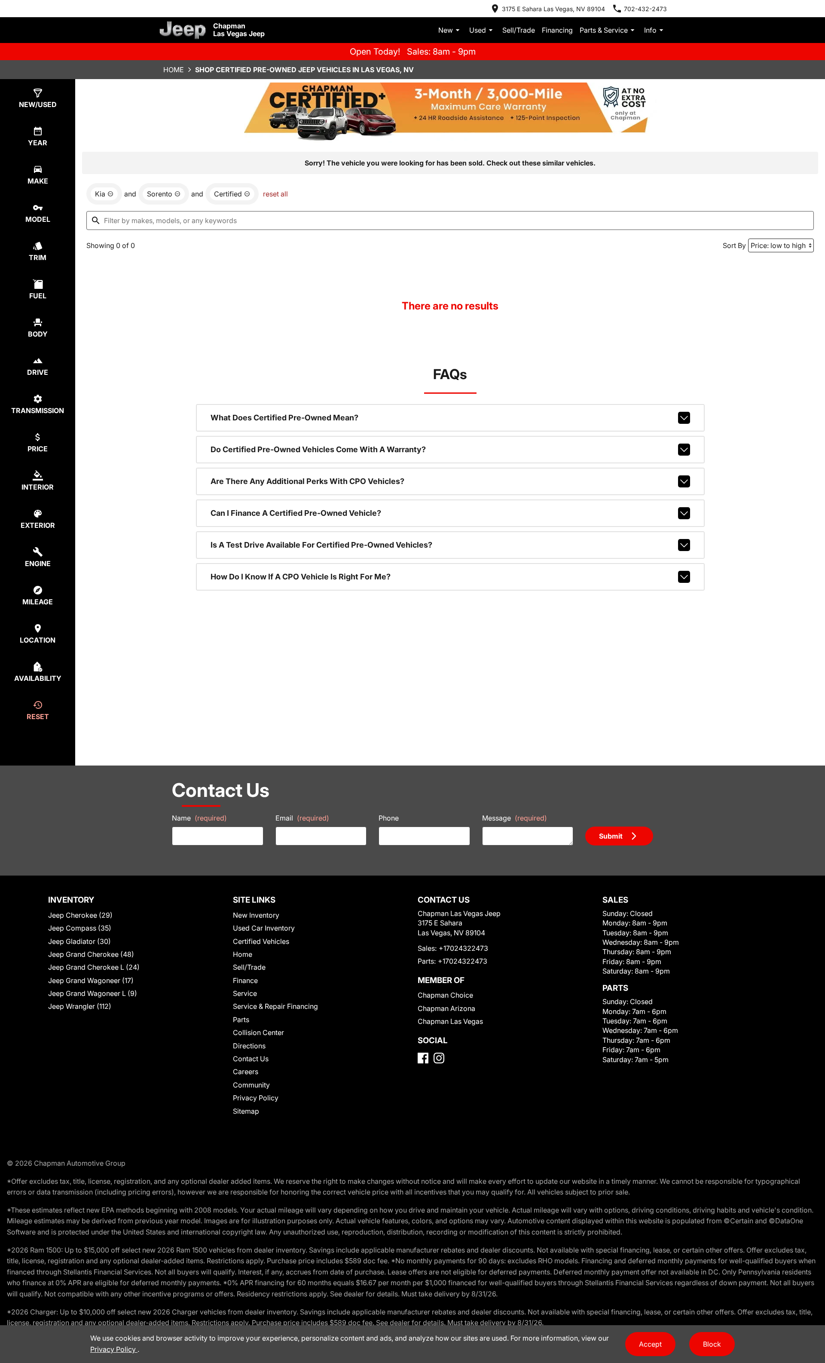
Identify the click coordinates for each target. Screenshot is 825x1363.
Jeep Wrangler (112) (79, 1006)
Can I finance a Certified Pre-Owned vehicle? (296, 513)
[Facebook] (423, 1058)
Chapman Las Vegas (450, 1021)
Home (173, 69)
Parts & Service (604, 30)
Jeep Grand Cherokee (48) (91, 954)
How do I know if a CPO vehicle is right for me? (301, 576)
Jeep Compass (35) (79, 928)
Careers (245, 1071)
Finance (245, 980)
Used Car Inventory (264, 928)
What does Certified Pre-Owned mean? (284, 417)
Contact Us (251, 1058)
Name (199, 818)
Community (251, 1085)
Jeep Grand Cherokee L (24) (94, 967)
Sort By (734, 245)
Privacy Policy (255, 1097)
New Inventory (256, 915)
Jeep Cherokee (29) (80, 915)
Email (302, 818)
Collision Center (258, 1032)
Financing (557, 30)
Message (514, 818)
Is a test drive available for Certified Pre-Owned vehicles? (321, 544)
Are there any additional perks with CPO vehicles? (307, 481)
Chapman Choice (445, 995)
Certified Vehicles (261, 941)
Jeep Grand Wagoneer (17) (91, 980)
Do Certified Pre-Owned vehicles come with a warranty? (318, 449)
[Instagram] (439, 1058)
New (445, 30)
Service (245, 993)
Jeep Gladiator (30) (79, 941)
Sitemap (246, 1111)
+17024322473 (463, 948)
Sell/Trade (518, 30)
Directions (249, 1045)
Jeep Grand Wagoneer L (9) (92, 993)
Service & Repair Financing (275, 1006)
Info (650, 30)
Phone (389, 818)
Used (477, 30)
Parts (241, 1019)
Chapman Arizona (446, 1008)
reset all (275, 194)
